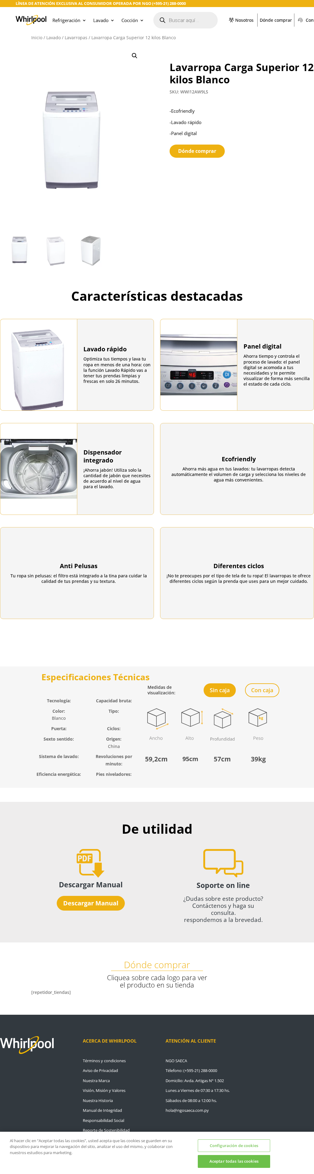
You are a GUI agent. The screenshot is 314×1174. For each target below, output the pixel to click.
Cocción (129, 20)
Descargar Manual (90, 903)
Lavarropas (76, 37)
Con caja (262, 690)
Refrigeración (66, 20)
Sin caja (220, 690)
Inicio (36, 37)
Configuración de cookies (234, 1145)
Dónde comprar (276, 20)
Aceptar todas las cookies (233, 1161)
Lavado (101, 20)
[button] (134, 55)
